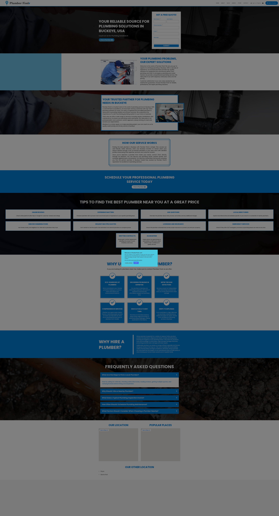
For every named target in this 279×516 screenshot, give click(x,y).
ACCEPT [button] (136, 262)
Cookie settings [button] (128, 262)
